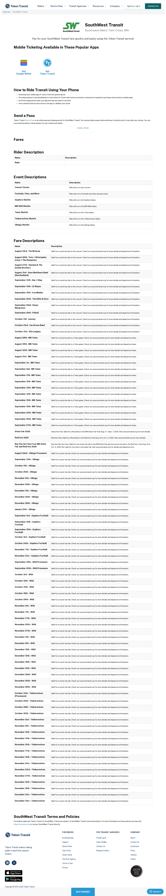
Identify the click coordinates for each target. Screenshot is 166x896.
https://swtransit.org (22, 824)
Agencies (6, 12)
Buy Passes (83, 892)
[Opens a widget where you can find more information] (155, 892)
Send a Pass (30, 120)
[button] (41, 6)
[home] (17, 6)
